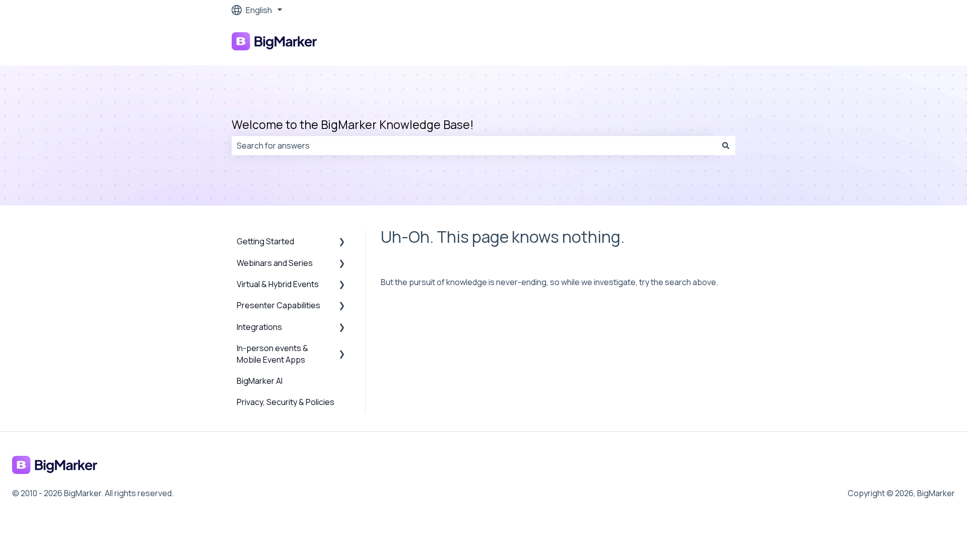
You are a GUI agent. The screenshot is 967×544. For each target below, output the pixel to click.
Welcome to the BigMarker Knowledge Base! (353, 124)
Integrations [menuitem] (259, 326)
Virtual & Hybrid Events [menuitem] (278, 284)
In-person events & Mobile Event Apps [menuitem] (272, 354)
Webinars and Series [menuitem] (275, 262)
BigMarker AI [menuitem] (260, 380)
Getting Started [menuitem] (265, 241)
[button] (342, 242)
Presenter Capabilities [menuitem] (278, 305)
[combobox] (474, 145)
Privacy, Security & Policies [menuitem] (285, 401)
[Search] (725, 145)
